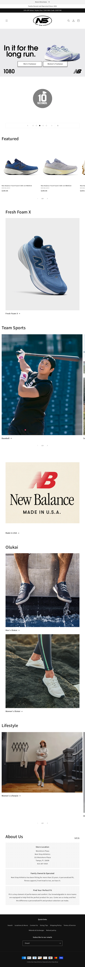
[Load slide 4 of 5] (43, 125)
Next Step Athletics (36, 962)
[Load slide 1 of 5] (33, 125)
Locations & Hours (21, 925)
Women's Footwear (55, 64)
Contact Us (34, 925)
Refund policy (51, 930)
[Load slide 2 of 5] (36, 125)
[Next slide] (51, 125)
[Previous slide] (27, 125)
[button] (6, 20)
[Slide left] (37, 198)
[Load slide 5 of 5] (46, 125)
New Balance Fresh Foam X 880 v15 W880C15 (56, 186)
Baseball (6, 438)
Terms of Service (70, 925)
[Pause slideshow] (57, 125)
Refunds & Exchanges (36, 930)
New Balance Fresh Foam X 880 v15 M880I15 (17, 186)
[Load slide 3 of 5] (39, 125)
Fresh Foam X (12, 313)
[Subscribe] (59, 943)
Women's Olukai (13, 711)
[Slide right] (47, 198)
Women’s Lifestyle (10, 795)
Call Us (76, 838)
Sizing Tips (44, 925)
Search (10, 925)
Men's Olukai (11, 630)
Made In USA (11, 533)
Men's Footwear (29, 64)
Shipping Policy (56, 925)
